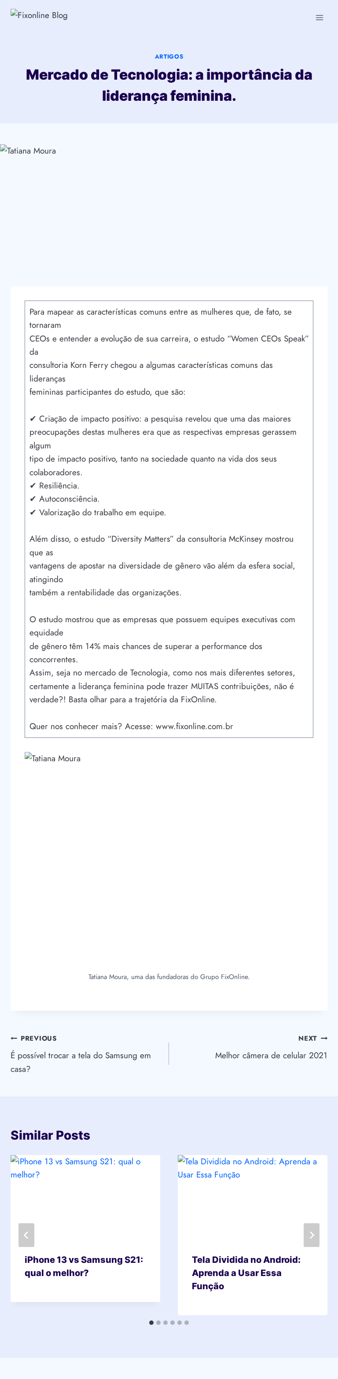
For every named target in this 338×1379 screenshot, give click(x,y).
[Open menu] (319, 17)
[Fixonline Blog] (61, 17)
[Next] (312, 1235)
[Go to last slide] (26, 1235)
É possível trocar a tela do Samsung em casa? (81, 1054)
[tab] (151, 1322)
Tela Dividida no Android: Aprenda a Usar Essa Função (246, 1272)
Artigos (169, 56)
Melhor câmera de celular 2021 (271, 1047)
